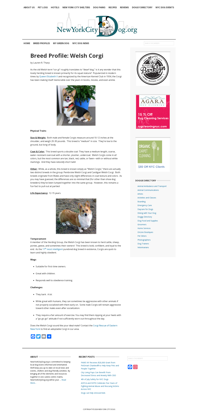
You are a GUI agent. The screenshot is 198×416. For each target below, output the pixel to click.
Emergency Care (145, 205)
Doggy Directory (145, 216)
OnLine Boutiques (145, 232)
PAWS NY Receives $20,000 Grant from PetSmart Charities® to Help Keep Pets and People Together (100, 365)
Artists (140, 194)
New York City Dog (99, 25)
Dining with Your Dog (147, 213)
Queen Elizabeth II (48, 76)
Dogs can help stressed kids (93, 393)
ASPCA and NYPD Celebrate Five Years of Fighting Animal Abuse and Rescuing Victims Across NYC (100, 386)
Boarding (141, 201)
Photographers (144, 240)
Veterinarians (143, 247)
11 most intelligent (52, 249)
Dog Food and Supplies (148, 220)
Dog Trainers (143, 243)
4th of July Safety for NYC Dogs (94, 379)
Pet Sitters (142, 236)
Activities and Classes (147, 197)
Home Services (144, 228)
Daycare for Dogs (145, 209)
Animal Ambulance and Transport (152, 186)
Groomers (142, 224)
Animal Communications (148, 190)
